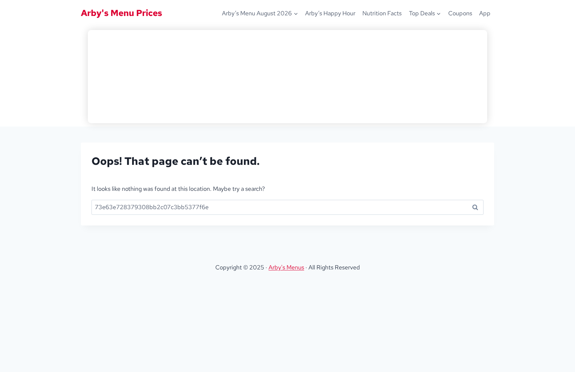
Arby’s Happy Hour (330, 13)
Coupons (460, 13)
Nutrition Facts (382, 13)
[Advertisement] (287, 76)
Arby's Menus (286, 267)
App (484, 13)
